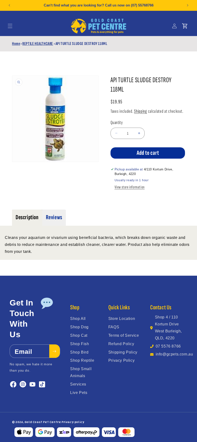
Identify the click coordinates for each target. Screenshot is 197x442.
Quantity (117, 122)
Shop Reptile (82, 360)
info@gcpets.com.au (174, 354)
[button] (10, 26)
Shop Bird (79, 352)
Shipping (140, 111)
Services (78, 384)
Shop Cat (78, 335)
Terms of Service (123, 335)
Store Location (121, 319)
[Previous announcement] (9, 5)
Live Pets (78, 393)
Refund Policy (121, 344)
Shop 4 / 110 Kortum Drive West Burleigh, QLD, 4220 (168, 327)
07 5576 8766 (168, 346)
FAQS (113, 327)
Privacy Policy (121, 360)
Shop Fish (79, 344)
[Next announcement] (187, 5)
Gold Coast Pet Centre (43, 422)
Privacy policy (73, 422)
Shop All (78, 319)
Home (16, 43)
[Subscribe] (54, 351)
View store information (130, 187)
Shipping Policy (122, 352)
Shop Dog (79, 327)
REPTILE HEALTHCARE (37, 43)
